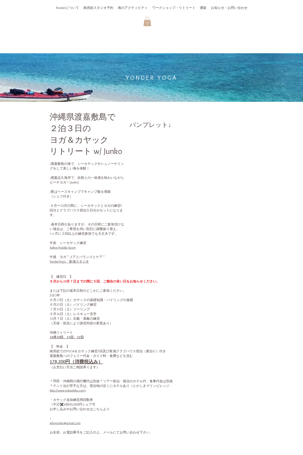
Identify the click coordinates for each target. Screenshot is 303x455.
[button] (147, 21)
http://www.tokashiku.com (67, 390)
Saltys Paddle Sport (63, 248)
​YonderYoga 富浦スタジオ (69, 262)
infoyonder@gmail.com (65, 423)
